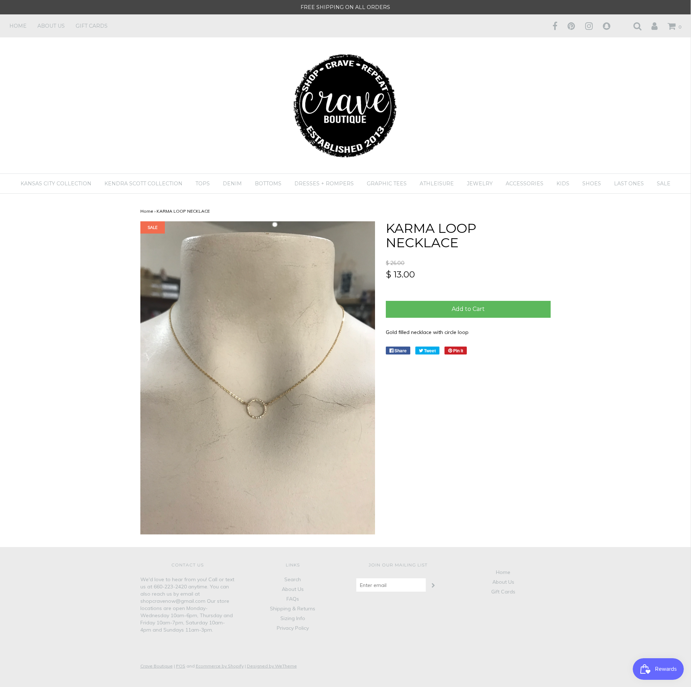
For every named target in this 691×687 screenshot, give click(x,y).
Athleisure (437, 183)
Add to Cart (468, 309)
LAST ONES (629, 183)
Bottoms (268, 183)
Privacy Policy (293, 628)
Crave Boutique (156, 666)
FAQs (292, 599)
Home (18, 26)
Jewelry (480, 183)
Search (292, 579)
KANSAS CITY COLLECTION (56, 183)
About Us (51, 26)
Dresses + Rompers (324, 183)
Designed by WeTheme (272, 666)
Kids (562, 183)
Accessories (524, 183)
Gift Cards (92, 26)
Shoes (591, 183)
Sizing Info (292, 618)
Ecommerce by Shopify (220, 666)
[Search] (632, 26)
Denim (232, 183)
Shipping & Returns (292, 608)
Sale (663, 183)
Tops (202, 183)
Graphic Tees (387, 183)
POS (180, 666)
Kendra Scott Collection (143, 183)
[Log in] (650, 26)
